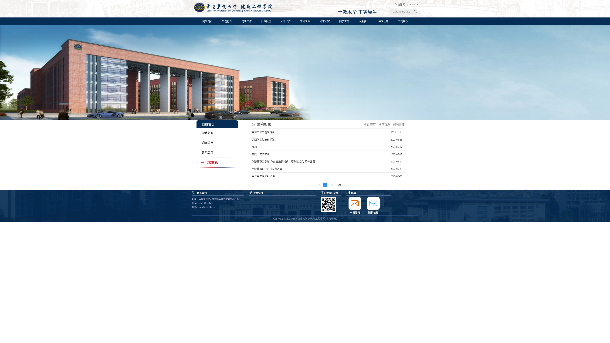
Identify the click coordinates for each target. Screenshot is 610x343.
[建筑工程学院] (233, 11)
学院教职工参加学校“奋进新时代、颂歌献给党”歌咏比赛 (283, 161)
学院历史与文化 (261, 154)
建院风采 (207, 152)
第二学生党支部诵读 (263, 176)
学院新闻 (207, 133)
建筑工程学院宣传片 (263, 132)
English (414, 4)
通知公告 (207, 143)
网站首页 (207, 21)
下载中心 (403, 21)
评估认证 (383, 21)
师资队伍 (266, 21)
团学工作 (344, 21)
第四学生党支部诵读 (263, 139)
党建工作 (246, 21)
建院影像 (212, 162)
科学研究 (325, 21)
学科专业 (305, 21)
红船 (254, 147)
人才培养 (286, 21)
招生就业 (364, 21)
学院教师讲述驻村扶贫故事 (267, 169)
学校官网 (400, 4)
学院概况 (227, 21)
